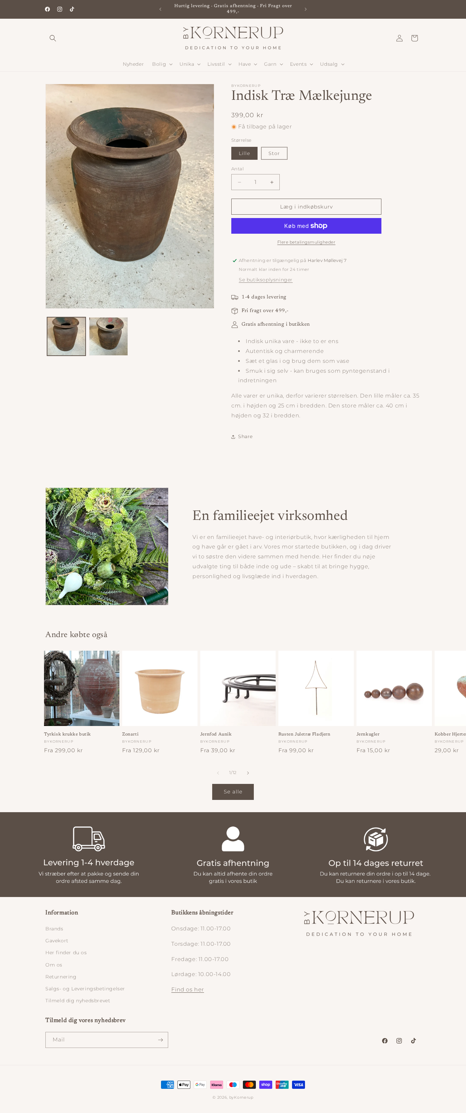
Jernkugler (368, 734)
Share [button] (245, 436)
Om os (53, 965)
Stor (274, 153)
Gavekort (57, 941)
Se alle (233, 791)
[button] (52, 38)
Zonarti (130, 734)
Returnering (61, 977)
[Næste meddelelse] (305, 9)
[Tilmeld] (160, 1040)
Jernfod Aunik (216, 734)
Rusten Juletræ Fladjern (304, 734)
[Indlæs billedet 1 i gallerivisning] (66, 336)
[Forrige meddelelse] (160, 9)
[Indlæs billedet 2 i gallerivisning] (108, 336)
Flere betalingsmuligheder (306, 242)
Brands (54, 929)
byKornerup (241, 1097)
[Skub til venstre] (217, 773)
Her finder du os (66, 952)
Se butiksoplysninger (266, 280)
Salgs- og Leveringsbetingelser (85, 989)
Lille (244, 153)
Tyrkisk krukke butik (67, 734)
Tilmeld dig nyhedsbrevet (77, 1001)
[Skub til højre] (248, 773)
